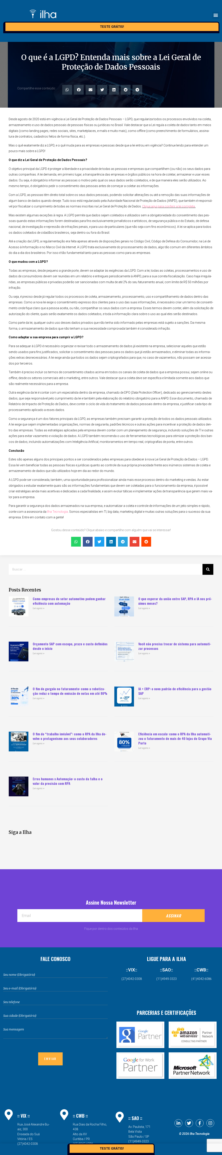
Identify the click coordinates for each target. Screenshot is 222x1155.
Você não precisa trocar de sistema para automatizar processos (174, 646)
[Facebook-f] (200, 1123)
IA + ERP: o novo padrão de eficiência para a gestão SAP (174, 691)
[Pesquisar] (207, 569)
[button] (215, 15)
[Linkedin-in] (178, 1123)
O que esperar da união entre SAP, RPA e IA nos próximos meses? (175, 601)
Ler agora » (38, 608)
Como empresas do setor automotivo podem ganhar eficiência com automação (69, 601)
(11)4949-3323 (166, 979)
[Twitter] (189, 1123)
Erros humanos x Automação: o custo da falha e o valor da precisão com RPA (68, 781)
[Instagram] (210, 1123)
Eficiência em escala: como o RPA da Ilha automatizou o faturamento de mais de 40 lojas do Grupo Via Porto (175, 738)
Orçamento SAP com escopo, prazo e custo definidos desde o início (70, 646)
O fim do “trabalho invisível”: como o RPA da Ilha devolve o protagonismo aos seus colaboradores (69, 736)
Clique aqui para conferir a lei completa (168, 206)
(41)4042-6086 (201, 979)
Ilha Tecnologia (57, 511)
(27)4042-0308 (131, 979)
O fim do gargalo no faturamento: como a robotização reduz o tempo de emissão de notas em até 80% (70, 691)
